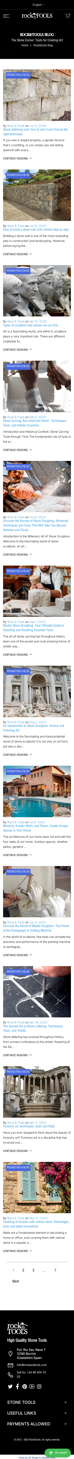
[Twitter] (10, 1386)
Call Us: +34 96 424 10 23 (31, 1375)
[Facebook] (18, 1386)
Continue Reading (16, 158)
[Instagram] (39, 1386)
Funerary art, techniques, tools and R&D (29, 1126)
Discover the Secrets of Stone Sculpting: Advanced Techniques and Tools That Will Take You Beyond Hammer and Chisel (35, 526)
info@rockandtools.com (32, 1365)
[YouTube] (32, 1386)
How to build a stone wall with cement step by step (36, 230)
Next (15, 1282)
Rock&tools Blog (18, 75)
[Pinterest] (25, 1386)
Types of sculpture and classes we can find (30, 325)
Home (24, 45)
